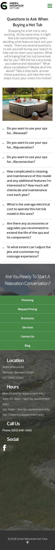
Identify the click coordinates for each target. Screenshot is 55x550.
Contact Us (27, 336)
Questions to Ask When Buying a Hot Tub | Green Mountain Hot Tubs (12, 6)
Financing (27, 300)
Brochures (27, 318)
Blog (27, 345)
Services (27, 327)
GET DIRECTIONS (13, 378)
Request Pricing (27, 309)
